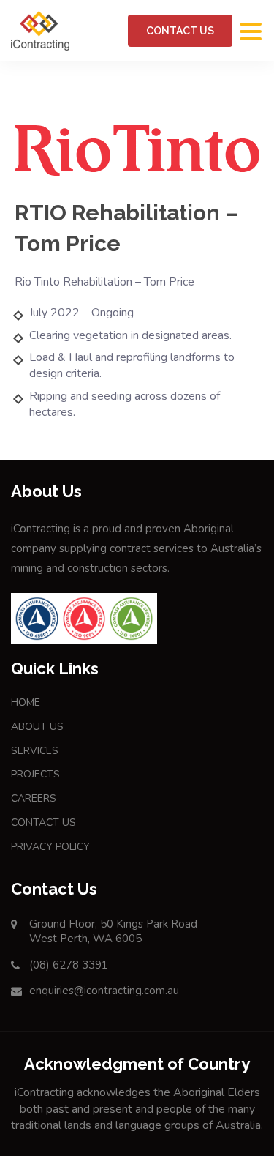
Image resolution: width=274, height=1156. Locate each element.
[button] (251, 32)
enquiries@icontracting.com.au (104, 990)
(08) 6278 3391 (68, 965)
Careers (33, 798)
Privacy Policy (50, 847)
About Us (37, 727)
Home (25, 702)
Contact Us (180, 31)
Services (34, 751)
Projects (35, 774)
